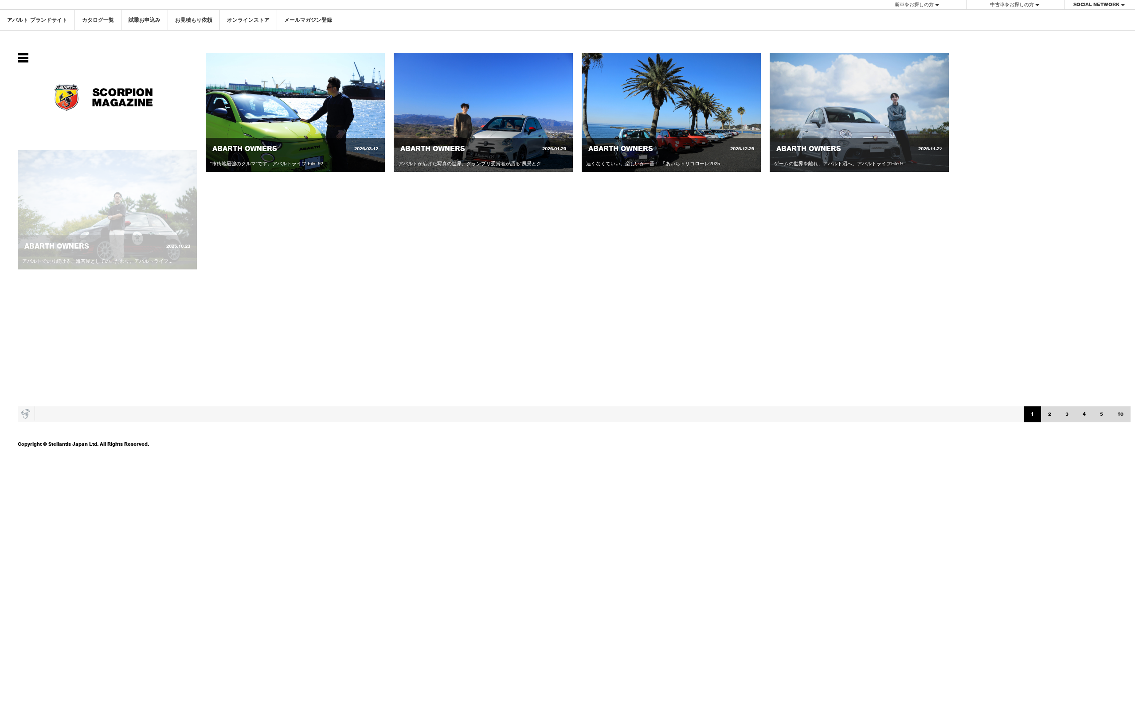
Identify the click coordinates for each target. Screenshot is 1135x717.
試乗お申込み (144, 20)
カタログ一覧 (98, 20)
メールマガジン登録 (308, 20)
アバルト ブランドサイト (37, 20)
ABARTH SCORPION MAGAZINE (107, 97)
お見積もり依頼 (193, 20)
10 (1120, 414)
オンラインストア (248, 20)
